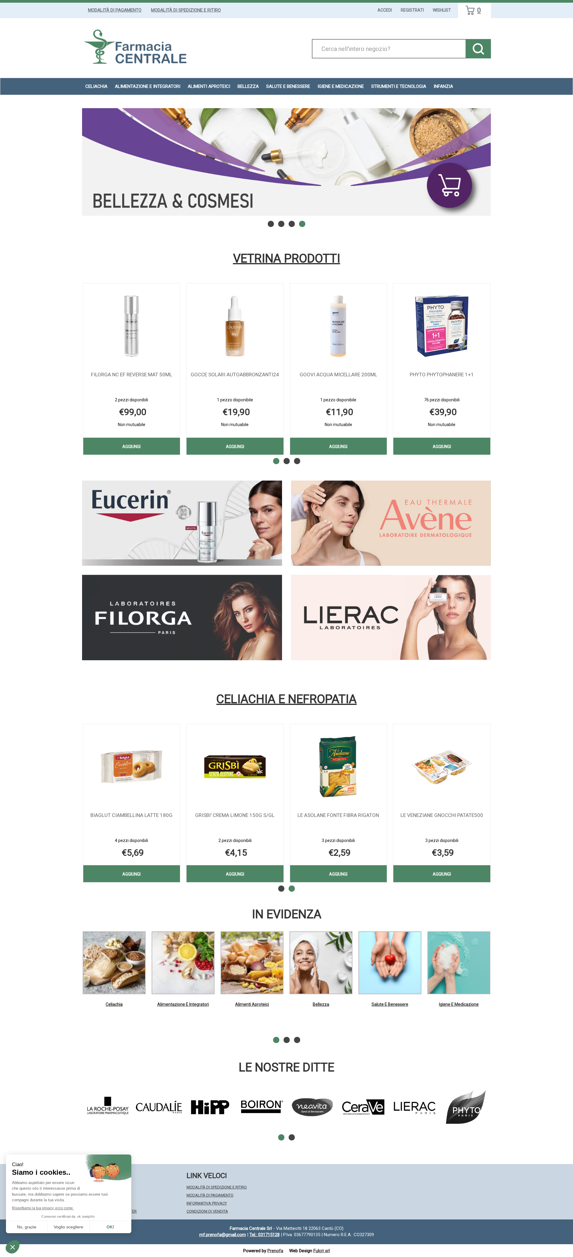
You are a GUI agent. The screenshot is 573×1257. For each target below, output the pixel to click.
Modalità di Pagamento (114, 10)
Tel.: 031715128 (264, 1234)
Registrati (412, 10)
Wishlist (442, 10)
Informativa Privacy (207, 1203)
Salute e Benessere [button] (288, 86)
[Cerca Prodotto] (478, 48)
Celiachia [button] (96, 86)
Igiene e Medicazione (459, 1004)
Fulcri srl (321, 1250)
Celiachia (114, 1004)
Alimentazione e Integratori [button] (147, 86)
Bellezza (321, 1004)
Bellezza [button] (248, 86)
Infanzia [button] (443, 86)
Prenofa (275, 1250)
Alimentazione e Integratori (183, 1004)
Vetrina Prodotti (286, 258)
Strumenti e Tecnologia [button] (398, 86)
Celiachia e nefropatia (286, 699)
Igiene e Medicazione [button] (341, 86)
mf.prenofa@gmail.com (222, 1234)
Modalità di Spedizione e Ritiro (186, 10)
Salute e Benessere (390, 1004)
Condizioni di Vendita (207, 1211)
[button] (271, 224)
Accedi (385, 10)
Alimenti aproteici (209, 86)
